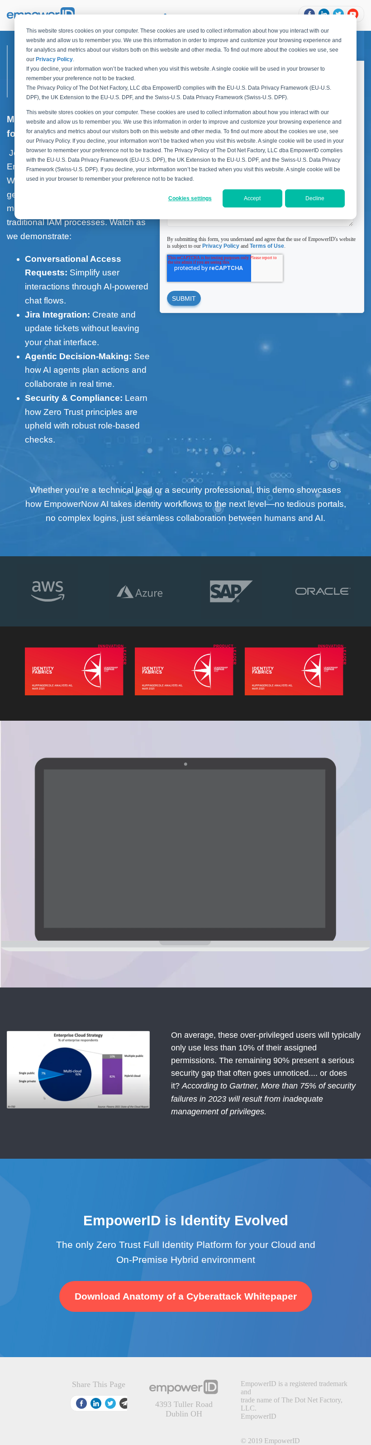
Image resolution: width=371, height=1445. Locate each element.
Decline (314, 198)
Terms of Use (267, 246)
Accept (252, 198)
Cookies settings (190, 198)
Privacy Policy (220, 246)
